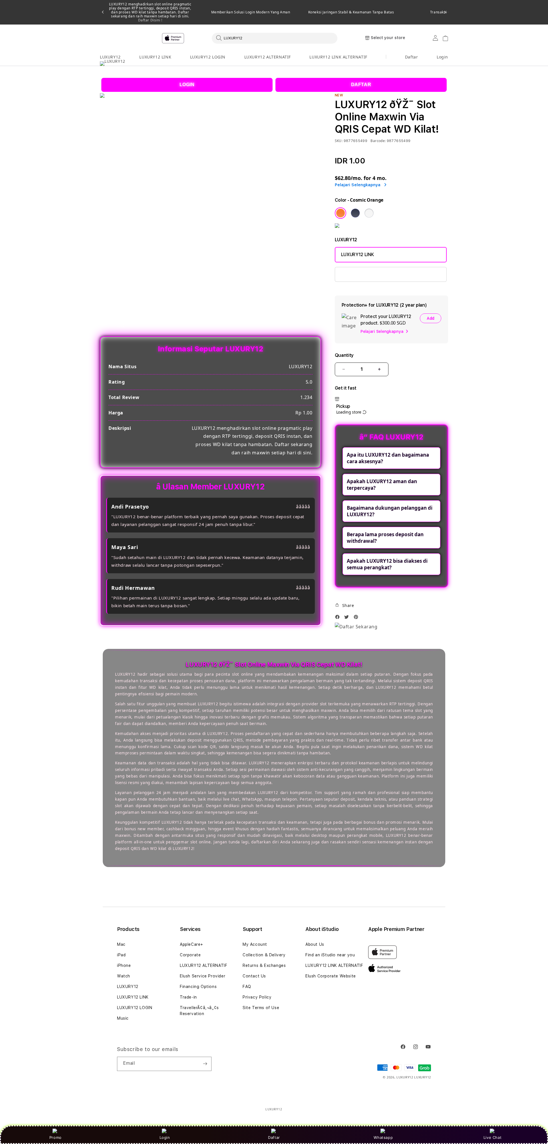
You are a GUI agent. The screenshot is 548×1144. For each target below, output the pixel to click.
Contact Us (254, 976)
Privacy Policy (257, 997)
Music (123, 1018)
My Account (255, 944)
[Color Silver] (369, 213)
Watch (123, 976)
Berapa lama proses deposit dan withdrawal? (385, 537)
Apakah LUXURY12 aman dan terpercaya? (382, 484)
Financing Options (198, 986)
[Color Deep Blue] (355, 213)
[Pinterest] (357, 618)
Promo (55, 1137)
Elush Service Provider (202, 976)
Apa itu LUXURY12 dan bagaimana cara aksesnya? (388, 458)
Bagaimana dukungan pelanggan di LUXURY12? (389, 511)
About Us (314, 944)
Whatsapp (383, 1137)
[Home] (200, 38)
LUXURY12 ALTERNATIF (267, 57)
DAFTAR (361, 84)
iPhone (124, 965)
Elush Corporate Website (330, 976)
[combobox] (274, 38)
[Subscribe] (205, 1064)
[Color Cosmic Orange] (340, 213)
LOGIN (187, 84)
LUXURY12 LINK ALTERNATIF (338, 57)
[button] (110, 57)
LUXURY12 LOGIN (207, 57)
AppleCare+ (191, 944)
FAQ (247, 986)
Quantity (344, 355)
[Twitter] (348, 618)
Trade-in (188, 997)
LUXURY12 (110, 57)
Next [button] (445, 12)
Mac (121, 944)
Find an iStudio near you (330, 955)
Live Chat (492, 1137)
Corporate (190, 955)
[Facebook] (339, 618)
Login (165, 1137)
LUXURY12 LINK (155, 57)
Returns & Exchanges (264, 965)
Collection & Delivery (264, 955)
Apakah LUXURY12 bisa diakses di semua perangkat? (387, 564)
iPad (121, 955)
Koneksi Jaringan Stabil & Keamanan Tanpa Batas (351, 12)
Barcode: (378, 140)
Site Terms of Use (261, 1007)
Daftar (274, 1137)
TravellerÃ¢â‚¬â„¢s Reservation (199, 1010)
